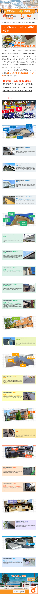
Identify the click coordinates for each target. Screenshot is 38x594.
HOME (4, 22)
